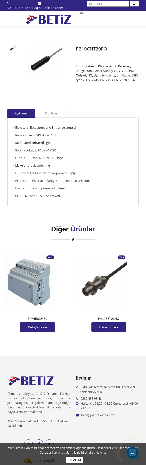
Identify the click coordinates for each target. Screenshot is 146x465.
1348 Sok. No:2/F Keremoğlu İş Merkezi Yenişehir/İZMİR (107, 389)
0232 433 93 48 (18, 8)
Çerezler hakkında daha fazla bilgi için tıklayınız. (73, 452)
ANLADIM (74, 460)
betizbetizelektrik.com (46, 8)
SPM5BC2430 (37, 318)
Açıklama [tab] (21, 113)
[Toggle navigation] (81, 15)
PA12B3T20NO (108, 318)
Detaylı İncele (37, 327)
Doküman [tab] (52, 113)
